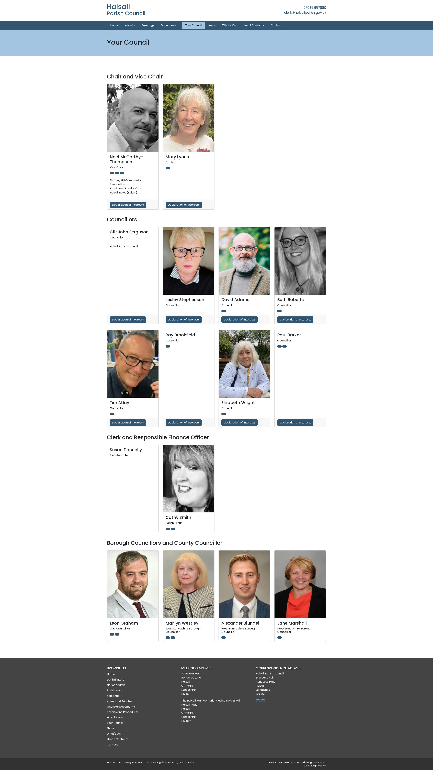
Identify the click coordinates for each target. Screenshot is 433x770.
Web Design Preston (315, 765)
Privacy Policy (187, 762)
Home (114, 25)
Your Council (193, 25)
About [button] (129, 25)
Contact (276, 25)
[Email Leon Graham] (117, 634)
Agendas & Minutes (119, 701)
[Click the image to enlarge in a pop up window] (132, 118)
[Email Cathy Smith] (173, 529)
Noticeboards (116, 685)
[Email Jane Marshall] (279, 637)
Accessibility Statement (130, 762)
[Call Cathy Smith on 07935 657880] (168, 529)
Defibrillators (115, 680)
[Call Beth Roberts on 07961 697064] (279, 311)
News (211, 25)
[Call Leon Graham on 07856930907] (112, 634)
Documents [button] (168, 25)
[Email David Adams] (223, 311)
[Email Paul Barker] (284, 346)
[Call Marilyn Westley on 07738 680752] (168, 637)
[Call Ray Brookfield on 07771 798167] (168, 346)
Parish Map (114, 690)
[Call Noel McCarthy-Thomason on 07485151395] (117, 173)
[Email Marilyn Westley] (173, 637)
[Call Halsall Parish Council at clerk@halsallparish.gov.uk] (263, 700)
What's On (229, 25)
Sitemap (111, 762)
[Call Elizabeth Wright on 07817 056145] (223, 414)
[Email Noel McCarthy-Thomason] (122, 173)
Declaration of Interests (128, 205)
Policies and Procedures (123, 712)
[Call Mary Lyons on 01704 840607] (168, 168)
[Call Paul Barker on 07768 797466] (279, 346)
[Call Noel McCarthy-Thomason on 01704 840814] (112, 173)
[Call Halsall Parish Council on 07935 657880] (258, 700)
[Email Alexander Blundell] (223, 637)
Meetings (148, 25)
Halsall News (115, 717)
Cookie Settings (153, 762)
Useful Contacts (253, 25)
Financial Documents (121, 707)
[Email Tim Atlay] (112, 414)
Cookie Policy (170, 762)
